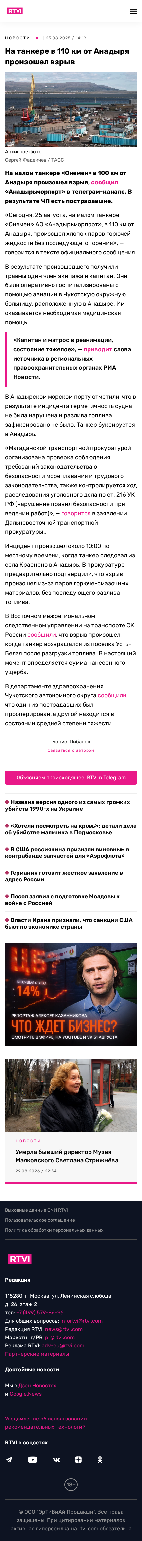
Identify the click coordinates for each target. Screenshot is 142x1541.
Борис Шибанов (71, 742)
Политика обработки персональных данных (54, 1230)
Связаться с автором (71, 750)
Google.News (26, 1394)
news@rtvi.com (64, 1329)
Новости (18, 38)
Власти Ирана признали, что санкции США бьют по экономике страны (69, 923)
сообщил (104, 182)
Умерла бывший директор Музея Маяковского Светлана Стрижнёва (67, 1156)
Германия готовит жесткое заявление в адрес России (64, 876)
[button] (134, 10)
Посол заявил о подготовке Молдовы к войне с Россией (62, 899)
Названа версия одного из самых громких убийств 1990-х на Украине (67, 805)
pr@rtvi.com (60, 1337)
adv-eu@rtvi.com (63, 1345)
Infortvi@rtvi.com (81, 1321)
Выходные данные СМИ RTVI (36, 1210)
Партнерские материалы (37, 1354)
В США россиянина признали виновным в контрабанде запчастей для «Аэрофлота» (67, 852)
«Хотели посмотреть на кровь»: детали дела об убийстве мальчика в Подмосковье (71, 829)
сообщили (41, 634)
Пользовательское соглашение (40, 1220)
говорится (76, 513)
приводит (98, 349)
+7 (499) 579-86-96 (40, 1312)
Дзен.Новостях (37, 1385)
